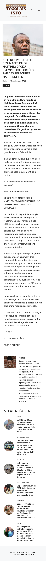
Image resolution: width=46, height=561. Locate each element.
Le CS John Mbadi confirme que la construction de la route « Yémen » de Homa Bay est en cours (26, 426)
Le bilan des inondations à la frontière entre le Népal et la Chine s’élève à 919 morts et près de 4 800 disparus (26, 470)
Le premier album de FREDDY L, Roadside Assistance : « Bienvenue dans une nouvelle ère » (26, 490)
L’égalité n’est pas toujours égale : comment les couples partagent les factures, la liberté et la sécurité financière (26, 511)
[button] (31, 10)
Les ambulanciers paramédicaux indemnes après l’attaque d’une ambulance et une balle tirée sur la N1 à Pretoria (25, 447)
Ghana (6, 85)
